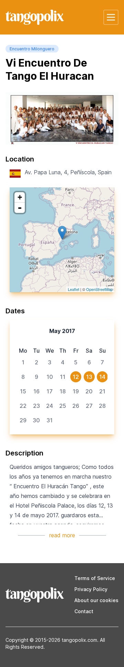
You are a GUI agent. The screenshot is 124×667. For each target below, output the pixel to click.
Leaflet (73, 289)
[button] (110, 17)
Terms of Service (94, 578)
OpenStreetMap (99, 289)
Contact (83, 611)
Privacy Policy (90, 589)
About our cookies (96, 600)
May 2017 (62, 330)
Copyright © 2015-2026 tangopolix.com (51, 640)
